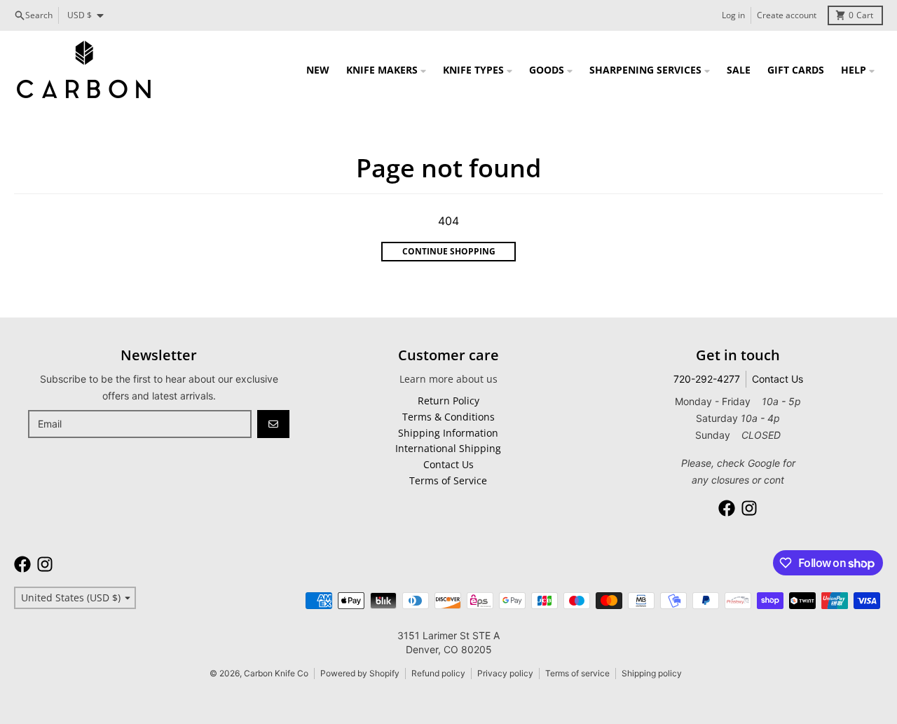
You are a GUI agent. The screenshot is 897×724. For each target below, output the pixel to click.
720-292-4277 (706, 379)
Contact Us (777, 379)
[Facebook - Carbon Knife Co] (726, 508)
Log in (733, 15)
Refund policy (438, 673)
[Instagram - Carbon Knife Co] (749, 508)
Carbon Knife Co (276, 673)
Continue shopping (448, 251)
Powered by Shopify (359, 673)
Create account (786, 15)
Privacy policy (505, 673)
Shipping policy (652, 673)
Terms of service (577, 673)
